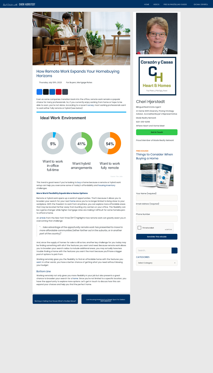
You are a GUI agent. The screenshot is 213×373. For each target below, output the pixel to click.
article (43, 217)
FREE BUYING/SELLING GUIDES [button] (175, 4)
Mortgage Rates (84, 82)
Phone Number (143, 214)
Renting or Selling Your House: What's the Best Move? (55, 301)
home (73, 201)
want (38, 262)
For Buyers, (71, 82)
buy (79, 182)
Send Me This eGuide (157, 236)
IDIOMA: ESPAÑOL (201, 4)
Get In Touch (157, 132)
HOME (146, 4)
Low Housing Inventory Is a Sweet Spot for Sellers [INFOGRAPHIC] (105, 300)
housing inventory (106, 185)
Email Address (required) (147, 203)
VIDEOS (156, 4)
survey (90, 105)
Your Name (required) (146, 193)
